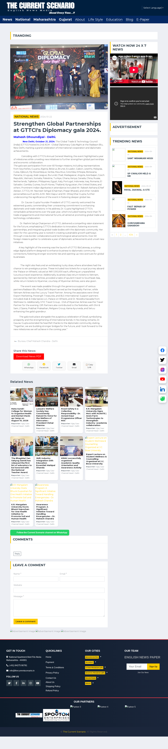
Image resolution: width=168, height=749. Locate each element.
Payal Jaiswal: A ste (137, 190)
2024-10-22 (46, 117)
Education (114, 19)
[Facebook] (162, 350)
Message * (19, 596)
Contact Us (51, 678)
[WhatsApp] (162, 398)
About (80, 19)
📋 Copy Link (89, 366)
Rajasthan (91, 678)
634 (131, 234)
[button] (17, 76)
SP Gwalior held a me (139, 174)
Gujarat (65, 19)
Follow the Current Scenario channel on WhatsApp (42, 532)
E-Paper (142, 19)
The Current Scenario (74, 732)
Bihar (88, 683)
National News (27, 116)
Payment (50, 662)
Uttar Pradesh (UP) (94, 668)
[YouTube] (162, 379)
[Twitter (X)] (162, 359)
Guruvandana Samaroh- (136, 224)
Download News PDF (28, 356)
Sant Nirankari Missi (140, 158)
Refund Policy (52, 690)
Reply (17, 554)
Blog (129, 19)
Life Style (95, 19)
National (22, 19)
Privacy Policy (52, 673)
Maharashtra (44, 19)
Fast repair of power (136, 207)
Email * (63, 574)
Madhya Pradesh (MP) (95, 673)
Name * (17, 574)
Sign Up (153, 666)
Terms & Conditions (55, 667)
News (7, 19)
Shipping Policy (53, 686)
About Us (50, 682)
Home (48, 657)
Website (18, 585)
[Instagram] (162, 369)
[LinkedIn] (162, 389)
